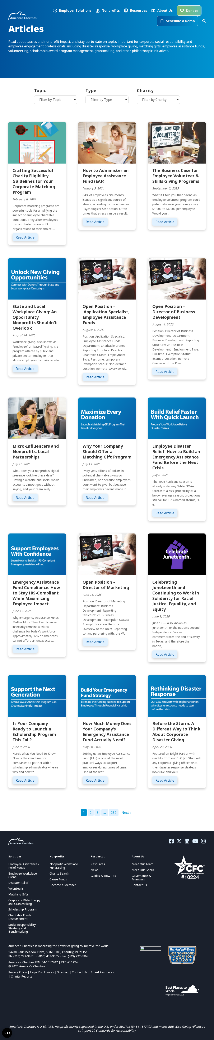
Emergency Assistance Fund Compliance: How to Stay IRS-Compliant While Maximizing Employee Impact (36, 593)
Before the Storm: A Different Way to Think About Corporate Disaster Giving (176, 732)
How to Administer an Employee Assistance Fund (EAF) (106, 176)
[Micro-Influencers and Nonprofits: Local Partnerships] (37, 418)
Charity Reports (21, 976)
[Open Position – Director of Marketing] (107, 554)
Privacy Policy (17, 972)
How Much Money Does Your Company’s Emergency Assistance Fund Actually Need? (107, 732)
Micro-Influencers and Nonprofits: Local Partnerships (36, 451)
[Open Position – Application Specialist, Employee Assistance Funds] (107, 278)
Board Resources (102, 972)
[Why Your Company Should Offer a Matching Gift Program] (107, 418)
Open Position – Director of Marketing (106, 584)
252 (113, 812)
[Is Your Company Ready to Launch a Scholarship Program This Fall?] (37, 695)
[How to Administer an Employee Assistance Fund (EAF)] (107, 142)
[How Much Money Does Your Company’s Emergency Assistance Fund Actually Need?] (107, 695)
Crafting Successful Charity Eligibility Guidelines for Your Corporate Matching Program (34, 181)
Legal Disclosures (42, 972)
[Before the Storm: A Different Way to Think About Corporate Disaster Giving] (177, 695)
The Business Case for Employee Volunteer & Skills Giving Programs (175, 176)
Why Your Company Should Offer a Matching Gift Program (107, 451)
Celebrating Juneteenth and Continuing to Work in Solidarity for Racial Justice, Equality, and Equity (175, 595)
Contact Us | (81, 972)
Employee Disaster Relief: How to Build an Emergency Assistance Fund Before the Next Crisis (176, 457)
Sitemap (63, 972)
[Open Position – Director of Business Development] (177, 278)
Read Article (27, 237)
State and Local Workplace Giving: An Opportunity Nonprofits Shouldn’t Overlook (35, 317)
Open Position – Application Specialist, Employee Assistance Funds (106, 314)
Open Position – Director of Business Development (173, 311)
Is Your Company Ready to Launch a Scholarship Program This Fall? (34, 732)
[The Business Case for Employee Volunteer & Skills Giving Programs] (177, 142)
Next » (126, 812)
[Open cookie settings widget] (7, 1033)
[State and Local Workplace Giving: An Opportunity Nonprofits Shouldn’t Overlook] (37, 278)
